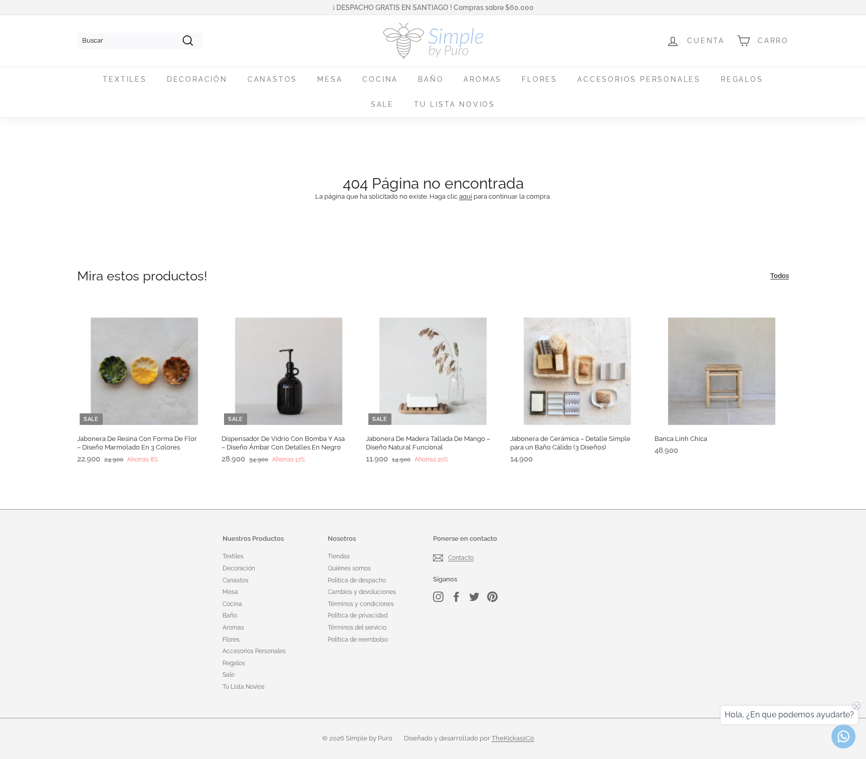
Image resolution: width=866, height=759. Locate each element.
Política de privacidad (357, 615)
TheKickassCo (513, 738)
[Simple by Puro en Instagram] (438, 596)
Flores (539, 79)
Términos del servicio (357, 627)
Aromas (483, 79)
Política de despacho (357, 580)
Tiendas (339, 556)
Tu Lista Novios (454, 104)
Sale (382, 104)
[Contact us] (843, 736)
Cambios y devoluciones (362, 591)
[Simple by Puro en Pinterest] (492, 596)
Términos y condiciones (361, 604)
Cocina (380, 79)
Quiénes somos (349, 568)
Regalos (742, 79)
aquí (465, 196)
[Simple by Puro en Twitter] (474, 596)
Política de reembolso (358, 639)
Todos (779, 275)
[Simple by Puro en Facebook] (456, 596)
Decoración (197, 79)
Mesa (329, 79)
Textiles (124, 79)
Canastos (272, 79)
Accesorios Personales (639, 79)
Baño (431, 79)
